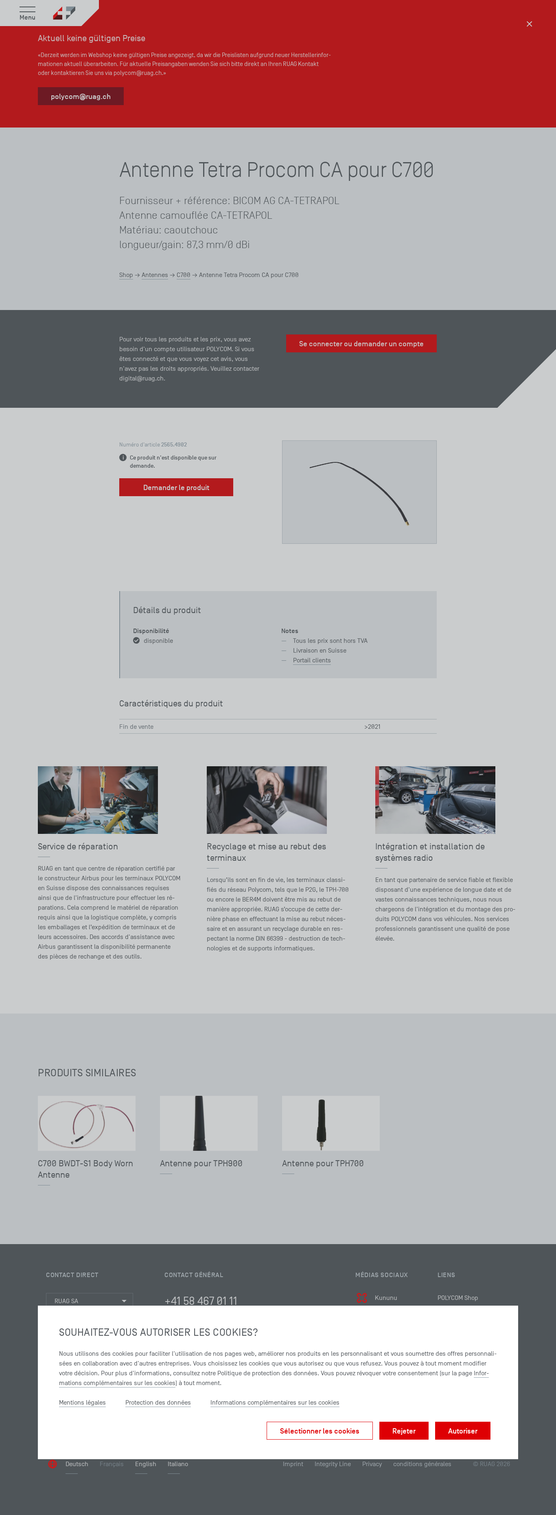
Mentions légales (82, 1402)
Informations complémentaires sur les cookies (274, 1402)
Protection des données (158, 1402)
